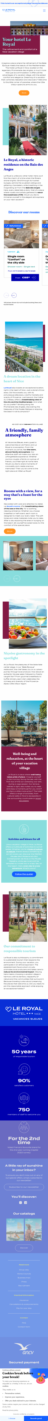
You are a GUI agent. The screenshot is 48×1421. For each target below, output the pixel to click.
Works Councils (24, 1274)
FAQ (24, 1323)
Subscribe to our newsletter (24, 1187)
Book (24, 93)
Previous (7, 234)
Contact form (24, 1327)
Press (24, 1282)
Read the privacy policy (10, 1410)
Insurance (24, 1300)
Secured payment (24, 1362)
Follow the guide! (24, 874)
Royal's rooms (13, 506)
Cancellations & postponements (24, 1304)
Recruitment (24, 1286)
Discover (24, 1248)
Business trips (24, 1278)
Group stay (24, 1270)
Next (36, 234)
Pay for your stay (24, 1308)
